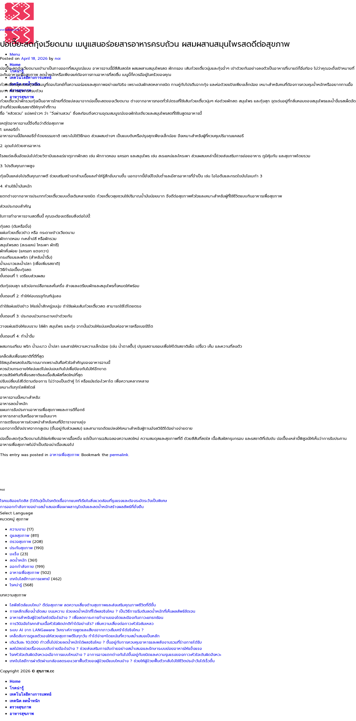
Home (15, 65)
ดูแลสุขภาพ (19, 536)
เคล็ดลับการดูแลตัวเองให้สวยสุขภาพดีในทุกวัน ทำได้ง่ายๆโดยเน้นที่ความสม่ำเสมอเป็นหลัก (85, 636)
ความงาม (17, 529)
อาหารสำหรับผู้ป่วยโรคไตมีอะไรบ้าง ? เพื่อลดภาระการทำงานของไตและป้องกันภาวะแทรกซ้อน (86, 618)
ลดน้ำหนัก (18, 560)
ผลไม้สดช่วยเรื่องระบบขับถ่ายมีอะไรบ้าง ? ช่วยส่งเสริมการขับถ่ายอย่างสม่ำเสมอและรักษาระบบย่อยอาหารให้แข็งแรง (106, 649)
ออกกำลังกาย (22, 567)
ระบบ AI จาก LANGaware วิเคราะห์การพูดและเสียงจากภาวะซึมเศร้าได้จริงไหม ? (77, 630)
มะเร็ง (14, 554)
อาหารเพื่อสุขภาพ (9, 30)
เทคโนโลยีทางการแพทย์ (30, 579)
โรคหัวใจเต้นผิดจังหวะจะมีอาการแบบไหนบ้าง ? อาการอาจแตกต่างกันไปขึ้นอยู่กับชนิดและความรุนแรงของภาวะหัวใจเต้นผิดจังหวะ (115, 655)
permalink (119, 455)
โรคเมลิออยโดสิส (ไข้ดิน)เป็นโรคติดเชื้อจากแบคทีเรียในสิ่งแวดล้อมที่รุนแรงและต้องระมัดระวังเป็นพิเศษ (83, 501)
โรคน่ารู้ (16, 585)
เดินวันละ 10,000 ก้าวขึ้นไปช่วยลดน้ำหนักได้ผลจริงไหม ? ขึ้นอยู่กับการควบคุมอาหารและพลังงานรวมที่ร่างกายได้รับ (106, 642)
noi (58, 58)
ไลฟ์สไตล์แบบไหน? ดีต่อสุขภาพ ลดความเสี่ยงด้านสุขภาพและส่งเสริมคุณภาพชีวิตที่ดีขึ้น (83, 605)
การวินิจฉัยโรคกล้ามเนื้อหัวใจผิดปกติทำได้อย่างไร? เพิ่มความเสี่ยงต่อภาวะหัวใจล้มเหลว (82, 624)
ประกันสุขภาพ (21, 548)
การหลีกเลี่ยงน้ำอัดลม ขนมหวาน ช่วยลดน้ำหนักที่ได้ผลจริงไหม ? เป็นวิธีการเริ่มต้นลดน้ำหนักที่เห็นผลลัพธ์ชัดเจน (102, 611)
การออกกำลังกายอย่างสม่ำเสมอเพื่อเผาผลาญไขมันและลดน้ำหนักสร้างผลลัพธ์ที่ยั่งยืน (72, 507)
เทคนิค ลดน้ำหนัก (25, 701)
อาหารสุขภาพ (22, 97)
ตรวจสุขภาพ (20, 542)
